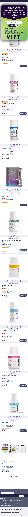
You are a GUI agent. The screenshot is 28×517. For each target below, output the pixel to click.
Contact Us (10, 500)
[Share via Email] (1, 498)
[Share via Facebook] (2, 498)
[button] (4, 503)
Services (21, 500)
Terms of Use (8, 512)
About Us (2, 500)
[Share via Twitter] (4, 498)
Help (6, 500)
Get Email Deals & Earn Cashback (8, 491)
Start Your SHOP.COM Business (7, 505)
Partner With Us (15, 500)
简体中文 (10, 503)
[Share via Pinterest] (6, 498)
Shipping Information (15, 512)
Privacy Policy (3, 512)
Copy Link (21, 495)
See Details (4, 66)
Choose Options (5, 159)
